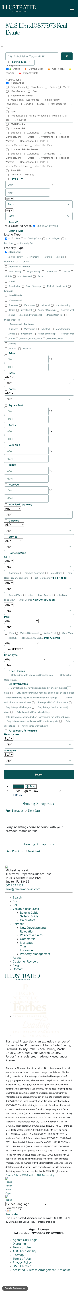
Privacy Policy (12, 1175)
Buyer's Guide (29, 912)
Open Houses (17, 671)
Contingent (58, 68)
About (17, 957)
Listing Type (16, 230)
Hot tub (13, 638)
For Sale (15, 238)
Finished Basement (34, 573)
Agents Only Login (25, 1240)
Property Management (35, 954)
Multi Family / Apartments (25, 99)
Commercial (28, 939)
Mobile (66, 87)
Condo (53, 87)
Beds (12, 372)
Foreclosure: (11, 734)
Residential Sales (31, 935)
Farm (35, 91)
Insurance (26, 950)
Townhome (37, 87)
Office (31, 136)
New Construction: (44, 599)
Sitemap (18, 1255)
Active (17, 68)
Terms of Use (22, 1247)
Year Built (14, 444)
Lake (30, 595)
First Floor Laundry (43, 577)
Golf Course (26, 599)
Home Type (11, 654)
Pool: (7, 616)
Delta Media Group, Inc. (22, 1221)
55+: (7, 556)
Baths (12, 389)
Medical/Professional (31, 314)
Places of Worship (46, 310)
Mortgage (26, 942)
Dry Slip (15, 174)
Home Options (17, 552)
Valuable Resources (26, 909)
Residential (17, 115)
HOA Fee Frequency (20, 504)
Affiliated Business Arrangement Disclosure (42, 1270)
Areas (14, 222)
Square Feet (16, 405)
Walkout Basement (29, 633)
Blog (16, 965)
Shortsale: (10, 750)
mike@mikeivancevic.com (22, 889)
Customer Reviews (25, 961)
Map (32, 786)
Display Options (18, 683)
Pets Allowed (52, 637)
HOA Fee (14, 484)
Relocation (27, 931)
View (12, 633)
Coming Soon (36, 68)
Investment (47, 136)
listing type (19, 61)
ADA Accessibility (45, 1175)
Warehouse (33, 132)
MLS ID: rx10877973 (47, 226)
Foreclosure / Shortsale (23, 730)
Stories (13, 536)
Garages (14, 520)
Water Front (50, 633)
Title (23, 946)
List (20, 786)
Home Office (56, 573)
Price (12, 353)
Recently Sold (30, 72)
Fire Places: (60, 577)
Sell (15, 905)
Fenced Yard (15, 595)
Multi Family (15, 271)
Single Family (18, 87)
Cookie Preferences (15, 1288)
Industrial (21, 119)
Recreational (27, 140)
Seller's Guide (29, 916)
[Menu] (72, 9)
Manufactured (18, 91)
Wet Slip (29, 174)
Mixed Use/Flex (43, 145)
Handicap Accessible (33, 638)
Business (15, 132)
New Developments (33, 927)
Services (18, 924)
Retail (43, 140)
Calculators (27, 920)
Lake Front (62, 595)
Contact (18, 969)
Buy (15, 901)
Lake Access (45, 595)
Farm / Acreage (37, 115)
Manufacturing (62, 305)
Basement (14, 573)
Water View (67, 633)
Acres (12, 425)
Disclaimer (20, 1243)
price (15, 178)
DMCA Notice (28, 1175)
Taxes (12, 464)
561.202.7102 (14, 885)
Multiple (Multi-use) (57, 286)
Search (39, 774)
